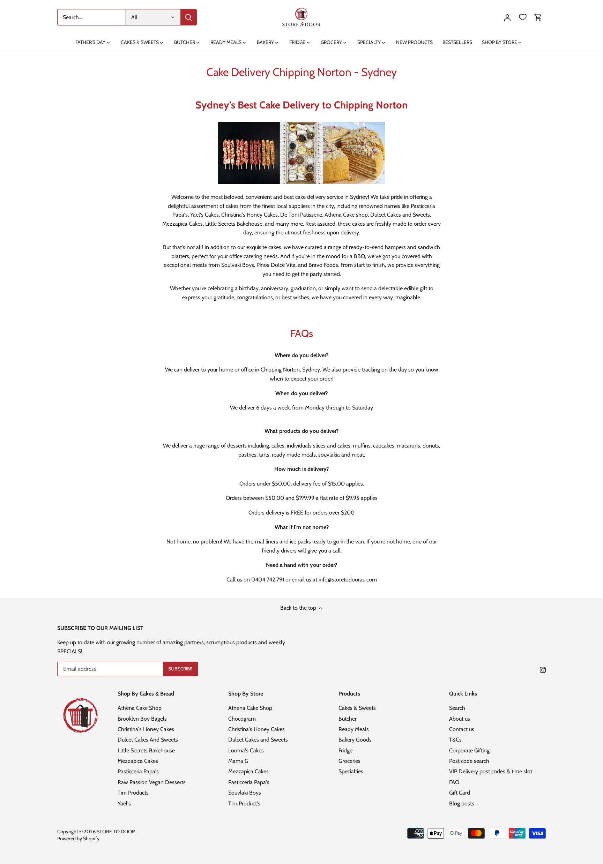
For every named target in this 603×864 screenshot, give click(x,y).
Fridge (345, 750)
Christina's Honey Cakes (146, 729)
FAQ (454, 782)
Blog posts (461, 803)
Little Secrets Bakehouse (146, 750)
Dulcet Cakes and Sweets (258, 739)
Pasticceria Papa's (138, 771)
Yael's (124, 803)
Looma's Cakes (246, 750)
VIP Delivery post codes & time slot (490, 771)
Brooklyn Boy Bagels (142, 718)
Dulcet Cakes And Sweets (148, 739)
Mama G (238, 761)
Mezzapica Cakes (138, 761)
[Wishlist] (522, 17)
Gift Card (459, 792)
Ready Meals (353, 729)
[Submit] (188, 17)
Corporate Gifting (469, 750)
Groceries (349, 761)
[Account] (507, 17)
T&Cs (455, 739)
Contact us (461, 729)
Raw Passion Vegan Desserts (152, 782)
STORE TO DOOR (116, 831)
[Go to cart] (538, 17)
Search (457, 708)
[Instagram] (543, 669)
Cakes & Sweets (357, 708)
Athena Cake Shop (140, 708)
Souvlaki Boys (244, 792)
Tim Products (133, 792)
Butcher (347, 718)
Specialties (350, 771)
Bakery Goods (355, 739)
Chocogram (242, 718)
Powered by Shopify (78, 838)
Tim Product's (244, 803)
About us (459, 718)
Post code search (469, 761)
